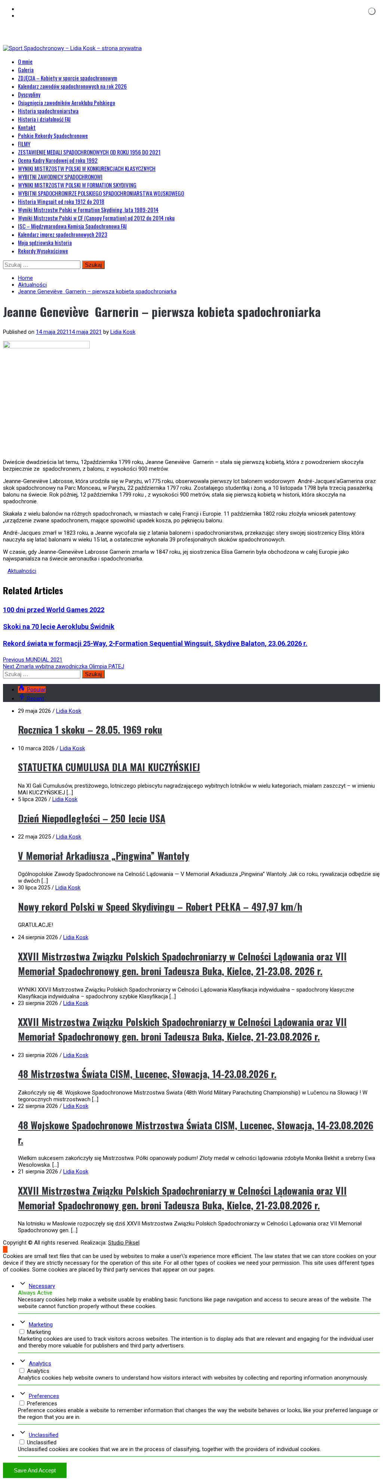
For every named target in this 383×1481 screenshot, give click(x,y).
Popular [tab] (36, 689)
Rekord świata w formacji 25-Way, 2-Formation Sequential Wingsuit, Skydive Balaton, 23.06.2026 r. (155, 643)
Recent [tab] (35, 698)
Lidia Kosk (122, 332)
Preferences (44, 1396)
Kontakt (27, 127)
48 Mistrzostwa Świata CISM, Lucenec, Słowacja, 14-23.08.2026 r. (147, 1073)
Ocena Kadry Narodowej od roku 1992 (58, 160)
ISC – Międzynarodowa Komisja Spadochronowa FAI (72, 226)
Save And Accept (35, 1470)
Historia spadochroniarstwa (48, 111)
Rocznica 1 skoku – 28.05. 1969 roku (90, 729)
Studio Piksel (124, 1242)
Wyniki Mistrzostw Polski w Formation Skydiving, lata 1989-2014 (88, 209)
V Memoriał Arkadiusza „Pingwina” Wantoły (103, 855)
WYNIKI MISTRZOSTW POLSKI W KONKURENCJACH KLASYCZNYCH (87, 168)
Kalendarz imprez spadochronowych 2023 (62, 234)
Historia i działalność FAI (44, 119)
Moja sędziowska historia (45, 242)
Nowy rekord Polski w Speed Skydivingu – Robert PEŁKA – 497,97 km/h (160, 906)
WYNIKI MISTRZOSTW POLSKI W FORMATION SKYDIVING (77, 185)
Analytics (40, 1363)
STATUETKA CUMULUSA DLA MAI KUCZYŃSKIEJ (109, 767)
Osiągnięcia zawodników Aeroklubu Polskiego (66, 102)
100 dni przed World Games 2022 (53, 610)
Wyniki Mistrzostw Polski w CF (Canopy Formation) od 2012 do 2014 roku (96, 218)
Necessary (42, 1286)
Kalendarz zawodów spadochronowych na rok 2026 (72, 86)
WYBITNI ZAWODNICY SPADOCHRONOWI (60, 176)
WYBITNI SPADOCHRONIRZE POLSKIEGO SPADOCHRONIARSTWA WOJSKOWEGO (101, 193)
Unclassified (43, 1435)
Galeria (26, 69)
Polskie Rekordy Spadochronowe (53, 135)
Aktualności (21, 571)
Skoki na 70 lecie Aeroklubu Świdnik (58, 626)
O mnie (25, 61)
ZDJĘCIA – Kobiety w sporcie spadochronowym (67, 78)
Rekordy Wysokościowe (43, 251)
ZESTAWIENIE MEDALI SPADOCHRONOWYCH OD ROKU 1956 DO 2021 (89, 152)
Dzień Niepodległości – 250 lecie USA (91, 818)
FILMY (24, 144)
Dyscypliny (29, 94)
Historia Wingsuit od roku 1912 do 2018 (61, 201)
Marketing (41, 1324)
